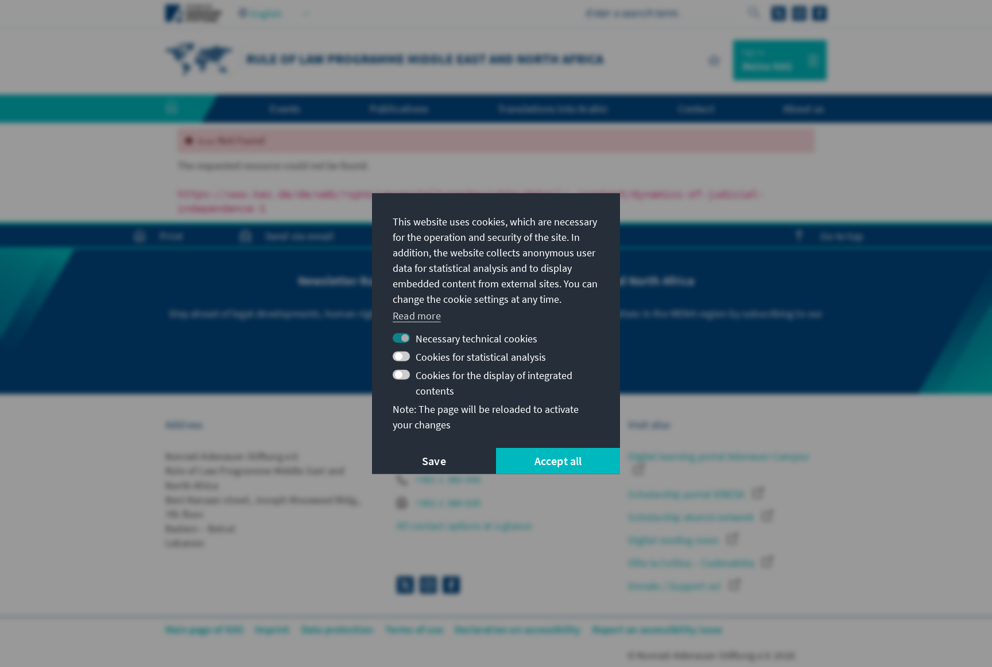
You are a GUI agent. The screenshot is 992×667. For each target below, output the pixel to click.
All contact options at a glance (464, 525)
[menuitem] (183, 109)
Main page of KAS (204, 629)
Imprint (272, 629)
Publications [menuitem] (399, 108)
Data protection (337, 629)
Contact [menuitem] (696, 108)
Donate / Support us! (675, 585)
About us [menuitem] (803, 108)
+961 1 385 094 (446, 479)
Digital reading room (674, 540)
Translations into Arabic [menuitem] (553, 108)
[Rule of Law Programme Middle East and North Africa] (199, 58)
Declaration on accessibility (518, 629)
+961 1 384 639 (446, 502)
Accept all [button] (558, 461)
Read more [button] (417, 315)
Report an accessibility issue (657, 629)
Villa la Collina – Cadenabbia (692, 563)
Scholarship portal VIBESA (687, 494)
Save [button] (434, 461)
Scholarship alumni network (692, 517)
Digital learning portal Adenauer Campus (718, 456)
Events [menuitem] (285, 108)
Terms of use (414, 629)
